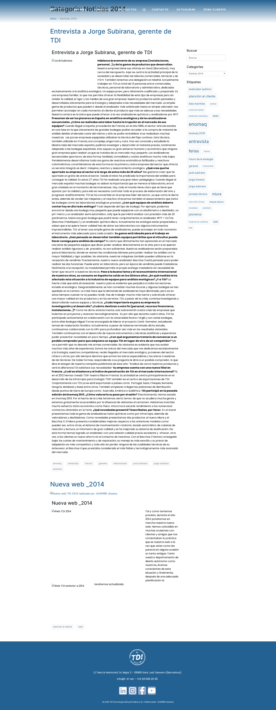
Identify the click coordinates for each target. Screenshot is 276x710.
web (80, 626)
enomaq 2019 (197, 133)
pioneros (57, 469)
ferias (194, 151)
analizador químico (200, 89)
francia (88, 463)
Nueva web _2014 (77, 484)
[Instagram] (133, 691)
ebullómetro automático (198, 116)
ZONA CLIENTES (214, 9)
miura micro (216, 201)
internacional (120, 463)
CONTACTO (160, 9)
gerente (103, 463)
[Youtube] (152, 691)
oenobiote (207, 208)
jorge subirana (161, 463)
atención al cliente (62, 626)
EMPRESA (80, 9)
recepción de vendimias (198, 222)
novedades (193, 208)
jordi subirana (140, 463)
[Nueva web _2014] (83, 493)
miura (216, 194)
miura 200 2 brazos (196, 202)
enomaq (57, 463)
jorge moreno (196, 179)
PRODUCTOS (127, 9)
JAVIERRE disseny (165, 702)
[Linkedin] (123, 691)
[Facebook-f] (142, 691)
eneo (215, 115)
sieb (215, 221)
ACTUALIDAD (186, 9)
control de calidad (196, 110)
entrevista (73, 463)
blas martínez (197, 103)
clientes (213, 104)
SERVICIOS (102, 9)
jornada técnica (198, 194)
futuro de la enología (201, 159)
